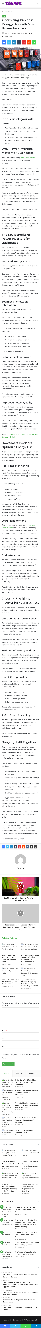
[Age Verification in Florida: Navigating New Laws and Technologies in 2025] (30, 973)
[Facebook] (3, 846)
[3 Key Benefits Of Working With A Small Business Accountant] (8, 1083)
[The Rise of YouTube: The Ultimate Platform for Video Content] (7, 1212)
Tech (10, 12)
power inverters (13, 452)
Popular (19, 1073)
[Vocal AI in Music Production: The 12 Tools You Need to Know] (11, 948)
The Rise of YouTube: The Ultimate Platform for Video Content (25, 1210)
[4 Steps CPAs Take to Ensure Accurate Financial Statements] (8, 1094)
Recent (6, 1073)
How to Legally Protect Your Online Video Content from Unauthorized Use (30, 959)
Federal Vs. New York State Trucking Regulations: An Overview (25, 1120)
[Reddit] (23, 846)
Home (5, 12)
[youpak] (13, 3)
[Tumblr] (15, 846)
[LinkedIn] (11, 846)
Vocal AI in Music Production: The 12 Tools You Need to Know (9, 959)
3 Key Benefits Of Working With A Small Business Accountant (25, 1082)
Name (4, 1031)
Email (4, 1039)
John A (7, 33)
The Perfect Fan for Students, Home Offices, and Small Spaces (26, 1235)
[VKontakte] (27, 846)
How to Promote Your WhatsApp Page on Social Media (10, 982)
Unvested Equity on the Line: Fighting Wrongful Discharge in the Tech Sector (26, 1105)
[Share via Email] (31, 846)
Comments (33, 1073)
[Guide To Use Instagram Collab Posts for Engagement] (7, 1246)
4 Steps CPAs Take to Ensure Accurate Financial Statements (26, 1092)
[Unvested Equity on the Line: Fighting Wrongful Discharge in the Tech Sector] (8, 1108)
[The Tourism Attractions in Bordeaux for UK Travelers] (7, 1255)
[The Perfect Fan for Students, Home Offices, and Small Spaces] (7, 1235)
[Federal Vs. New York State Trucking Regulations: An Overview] (8, 1122)
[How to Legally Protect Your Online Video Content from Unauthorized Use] (30, 948)
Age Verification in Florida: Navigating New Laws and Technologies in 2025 (29, 983)
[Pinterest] (19, 846)
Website (4, 1047)
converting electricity (28, 158)
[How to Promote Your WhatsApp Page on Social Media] (11, 973)
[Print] (35, 846)
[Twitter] (7, 846)
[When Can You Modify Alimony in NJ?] (8, 1133)
